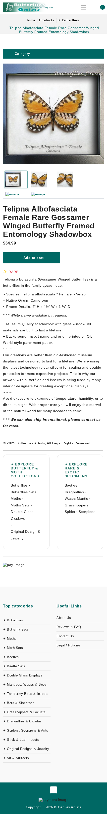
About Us (63, 618)
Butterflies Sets (23, 492)
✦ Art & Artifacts (16, 758)
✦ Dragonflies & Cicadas (22, 721)
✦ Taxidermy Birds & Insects (26, 694)
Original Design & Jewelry (25, 535)
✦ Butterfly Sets (16, 629)
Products (46, 20)
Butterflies (19, 485)
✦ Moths (10, 638)
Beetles (71, 485)
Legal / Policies (68, 645)
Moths (16, 498)
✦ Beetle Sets (14, 666)
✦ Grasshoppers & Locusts (24, 712)
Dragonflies (74, 492)
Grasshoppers (77, 505)
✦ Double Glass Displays (23, 675)
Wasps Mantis (76, 498)
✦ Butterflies (68, 20)
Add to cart (33, 258)
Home (31, 20)
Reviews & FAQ (68, 627)
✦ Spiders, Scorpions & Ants (25, 730)
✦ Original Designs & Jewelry (26, 749)
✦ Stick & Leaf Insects (21, 740)
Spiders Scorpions (80, 512)
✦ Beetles (11, 657)
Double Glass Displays (22, 515)
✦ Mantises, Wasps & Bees (25, 684)
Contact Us (65, 636)
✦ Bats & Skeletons (18, 703)
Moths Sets (20, 505)
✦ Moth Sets (13, 648)
